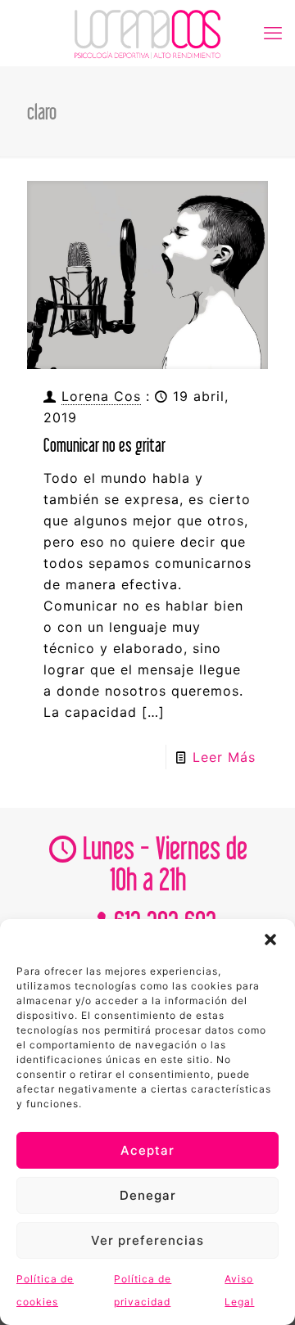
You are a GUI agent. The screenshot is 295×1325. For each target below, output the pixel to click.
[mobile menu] (273, 33)
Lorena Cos (101, 396)
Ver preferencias (147, 1240)
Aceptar (147, 1150)
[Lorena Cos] (147, 32)
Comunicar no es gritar (104, 445)
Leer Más (224, 757)
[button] (270, 939)
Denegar (148, 1195)
